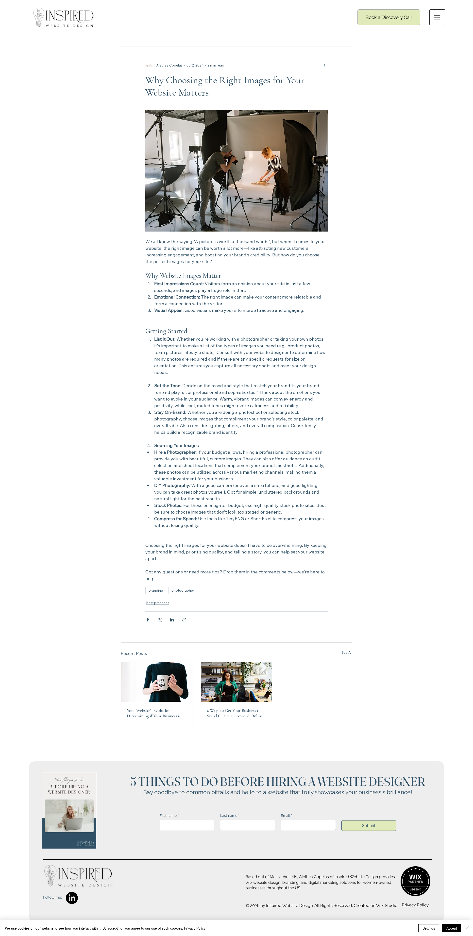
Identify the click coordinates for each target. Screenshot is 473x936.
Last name (229, 816)
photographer (182, 590)
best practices (157, 603)
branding (156, 590)
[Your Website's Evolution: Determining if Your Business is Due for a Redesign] (156, 682)
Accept (451, 928)
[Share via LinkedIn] (171, 619)
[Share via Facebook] (147, 619)
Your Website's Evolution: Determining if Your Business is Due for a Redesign (154, 713)
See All (346, 652)
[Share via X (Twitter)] (159, 619)
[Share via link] (184, 619)
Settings (428, 928)
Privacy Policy (415, 905)
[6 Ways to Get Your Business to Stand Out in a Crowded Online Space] (236, 682)
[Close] (467, 928)
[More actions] (325, 65)
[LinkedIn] (72, 898)
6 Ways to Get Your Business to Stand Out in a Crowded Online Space (235, 713)
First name (169, 816)
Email (286, 816)
